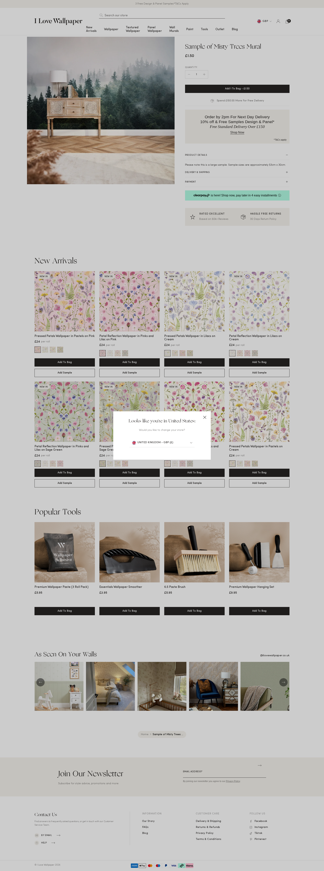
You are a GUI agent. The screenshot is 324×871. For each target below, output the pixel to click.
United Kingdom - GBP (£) (155, 442)
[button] (204, 417)
